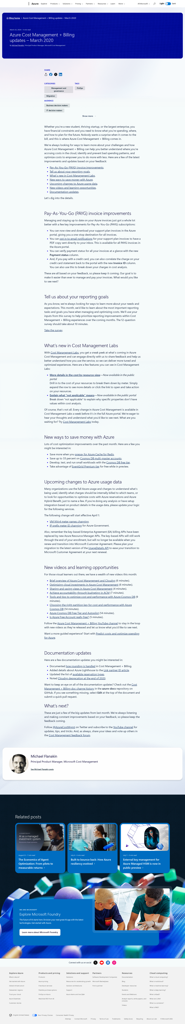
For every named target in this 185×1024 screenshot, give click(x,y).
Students (125, 990)
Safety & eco (128, 1019)
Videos (124, 1005)
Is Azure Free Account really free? (69, 617)
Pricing (78, 3)
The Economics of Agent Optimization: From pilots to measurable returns (36, 863)
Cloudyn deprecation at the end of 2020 (81, 678)
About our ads (152, 1019)
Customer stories (15, 1003)
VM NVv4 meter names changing (69, 521)
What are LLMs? (155, 999)
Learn (113, 3)
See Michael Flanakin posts (42, 769)
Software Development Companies (104, 977)
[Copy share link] (46, 74)
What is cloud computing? (159, 977)
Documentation (127, 977)
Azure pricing (43, 981)
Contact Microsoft (80, 1019)
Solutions (66, 3)
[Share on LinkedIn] (60, 74)
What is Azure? (14, 977)
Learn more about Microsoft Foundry (40, 932)
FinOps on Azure (44, 994)
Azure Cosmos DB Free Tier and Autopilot (74, 613)
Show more (87, 116)
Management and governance (58, 89)
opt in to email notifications (76, 238)
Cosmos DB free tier (118, 462)
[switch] (168, 3)
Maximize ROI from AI (46, 999)
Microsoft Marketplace (100, 981)
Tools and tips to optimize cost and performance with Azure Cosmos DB (92, 596)
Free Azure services (45, 986)
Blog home (14, 18)
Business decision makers (57, 105)
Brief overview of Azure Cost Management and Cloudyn (82, 580)
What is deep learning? (158, 990)
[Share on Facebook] (50, 74)
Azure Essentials (14, 999)
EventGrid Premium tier (85, 466)
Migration (50, 96)
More (121, 3)
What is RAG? (154, 1007)
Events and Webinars (129, 994)
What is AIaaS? (155, 994)
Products (54, 3)
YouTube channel (123, 727)
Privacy (93, 1019)
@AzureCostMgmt (64, 727)
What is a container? (157, 1003)
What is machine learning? (159, 986)
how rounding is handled (80, 666)
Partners (89, 3)
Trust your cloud (15, 994)
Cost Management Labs (65, 352)
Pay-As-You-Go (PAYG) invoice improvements (76, 167)
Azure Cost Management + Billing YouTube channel (87, 623)
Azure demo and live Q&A (75, 994)
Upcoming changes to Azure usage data (73, 183)
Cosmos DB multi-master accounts (100, 458)
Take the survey (53, 330)
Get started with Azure (17, 981)
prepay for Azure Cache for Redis (94, 454)
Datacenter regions (16, 990)
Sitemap (68, 1019)
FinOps (80, 88)
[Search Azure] (154, 3)
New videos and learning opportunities (73, 187)
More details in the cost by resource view (75, 375)
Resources (102, 3)
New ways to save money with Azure (71, 179)
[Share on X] (55, 74)
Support (69, 990)
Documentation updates (64, 191)
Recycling (139, 1019)
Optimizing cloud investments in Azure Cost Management (84, 584)
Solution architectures (74, 986)
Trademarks (116, 1019)
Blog (123, 981)
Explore (44, 3)
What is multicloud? (156, 981)
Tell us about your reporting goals (70, 171)
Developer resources (129, 986)
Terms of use (104, 1019)
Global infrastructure (16, 986)
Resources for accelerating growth (78, 981)
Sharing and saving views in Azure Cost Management (81, 588)
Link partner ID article (116, 670)
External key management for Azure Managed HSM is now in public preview (142, 863)
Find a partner (97, 986)
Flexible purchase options (48, 990)
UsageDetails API (98, 548)
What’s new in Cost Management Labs (72, 175)
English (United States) (21, 1015)
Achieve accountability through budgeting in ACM (80, 592)
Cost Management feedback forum (69, 735)
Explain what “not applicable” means (72, 395)
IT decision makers (54, 110)
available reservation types (88, 674)
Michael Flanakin (18, 45)
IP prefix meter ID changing (66, 525)
